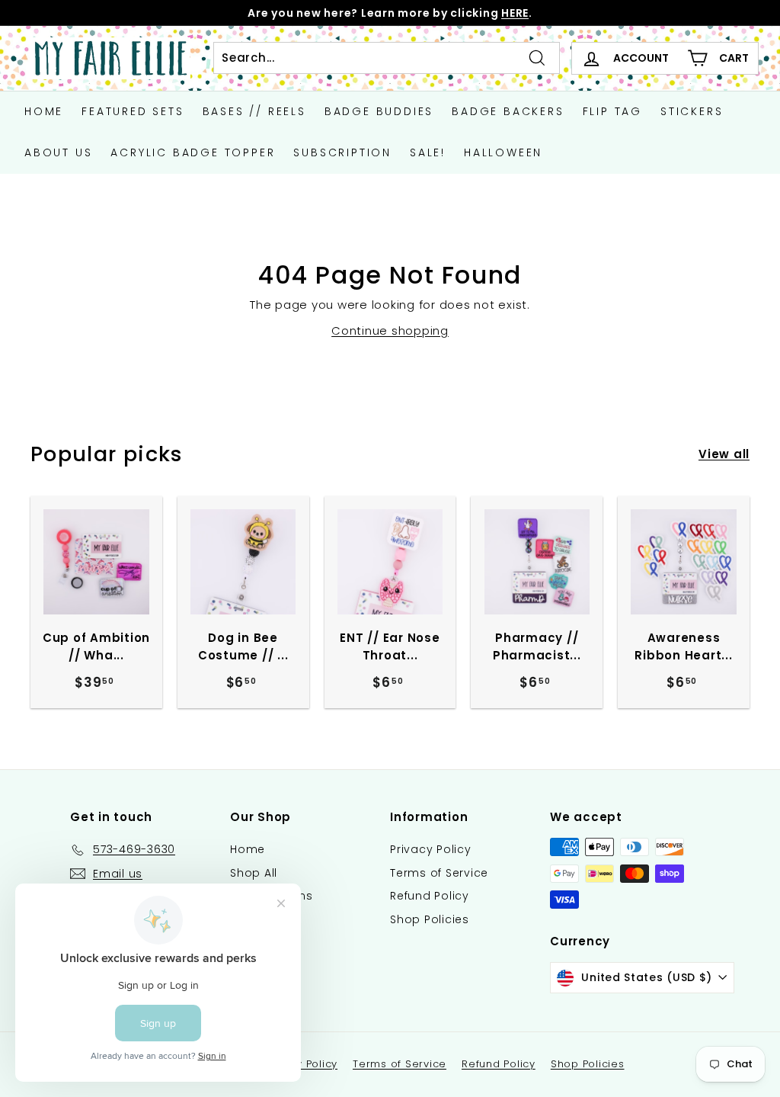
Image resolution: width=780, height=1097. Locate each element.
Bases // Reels (254, 111)
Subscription (342, 152)
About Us (58, 152)
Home (43, 111)
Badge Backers (508, 111)
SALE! (428, 152)
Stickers (691, 111)
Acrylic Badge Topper (192, 152)
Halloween (503, 152)
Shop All (253, 872)
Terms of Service (439, 872)
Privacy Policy (431, 849)
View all (724, 454)
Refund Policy (429, 895)
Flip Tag (612, 111)
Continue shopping (390, 330)
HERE (515, 13)
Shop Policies (429, 919)
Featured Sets (133, 111)
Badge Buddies (378, 111)
